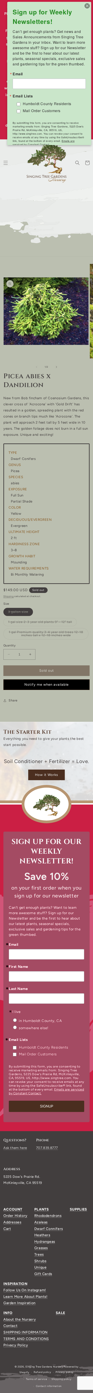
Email (14, 944)
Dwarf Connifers (48, 1229)
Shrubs (40, 1261)
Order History (15, 1215)
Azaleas (41, 1222)
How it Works (46, 775)
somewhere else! (34, 1028)
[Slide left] (37, 367)
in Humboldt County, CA (40, 1021)
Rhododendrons (48, 1215)
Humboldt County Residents (43, 1047)
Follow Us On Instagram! (24, 1290)
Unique (40, 1267)
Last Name (18, 989)
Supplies (78, 1209)
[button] (6, 163)
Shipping (8, 596)
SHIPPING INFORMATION (25, 1332)
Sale (60, 1313)
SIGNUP (46, 1106)
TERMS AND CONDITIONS (26, 1339)
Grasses (41, 1248)
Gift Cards (43, 1274)
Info (7, 1313)
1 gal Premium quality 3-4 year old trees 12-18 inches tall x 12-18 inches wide (48, 634)
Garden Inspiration (19, 1303)
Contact (10, 1326)
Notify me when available (46, 685)
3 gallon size (20, 613)
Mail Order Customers (38, 1054)
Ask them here (15, 1148)
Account (12, 1209)
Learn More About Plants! (25, 1296)
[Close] (87, 6)
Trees (39, 1254)
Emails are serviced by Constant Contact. (43, 142)
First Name (18, 967)
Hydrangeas (44, 1241)
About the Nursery (19, 1319)
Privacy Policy (15, 1345)
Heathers (42, 1235)
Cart (7, 1229)
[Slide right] (56, 367)
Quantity (9, 645)
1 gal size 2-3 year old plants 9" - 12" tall (42, 623)
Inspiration (15, 1284)
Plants (41, 1209)
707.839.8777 (47, 1148)
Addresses (12, 1222)
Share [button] (13, 700)
